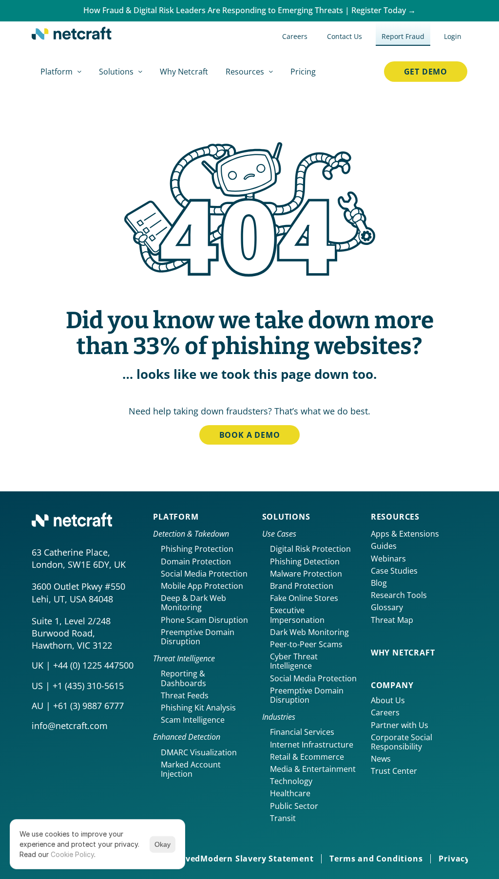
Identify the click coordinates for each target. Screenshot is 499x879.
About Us (388, 700)
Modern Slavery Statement (256, 858)
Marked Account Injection (192, 769)
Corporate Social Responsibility (402, 742)
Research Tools (399, 595)
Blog (379, 583)
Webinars (388, 558)
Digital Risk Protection (310, 548)
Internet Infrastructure (311, 744)
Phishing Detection (305, 561)
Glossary (387, 607)
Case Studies (394, 570)
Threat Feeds (185, 695)
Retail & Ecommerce (307, 756)
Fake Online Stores (304, 598)
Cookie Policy (72, 854)
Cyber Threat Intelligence (295, 661)
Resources (395, 516)
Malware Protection (306, 573)
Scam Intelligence (193, 719)
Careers (385, 712)
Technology (291, 781)
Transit (283, 818)
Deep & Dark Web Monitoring (194, 603)
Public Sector (294, 806)
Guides (384, 546)
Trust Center (394, 771)
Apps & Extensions (405, 533)
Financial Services (302, 732)
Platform (175, 516)
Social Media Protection (204, 573)
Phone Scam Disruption (204, 620)
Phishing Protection (197, 548)
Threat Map (392, 620)
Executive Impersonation (297, 615)
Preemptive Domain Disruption (198, 637)
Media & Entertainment (313, 769)
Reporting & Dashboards (184, 678)
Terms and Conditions (375, 858)
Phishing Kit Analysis (198, 707)
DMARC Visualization (199, 752)
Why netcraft (403, 652)
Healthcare (290, 793)
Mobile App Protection (202, 585)
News (381, 758)
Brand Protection (301, 585)
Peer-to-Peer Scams (306, 644)
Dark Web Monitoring (309, 632)
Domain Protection (196, 561)
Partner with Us (399, 725)
